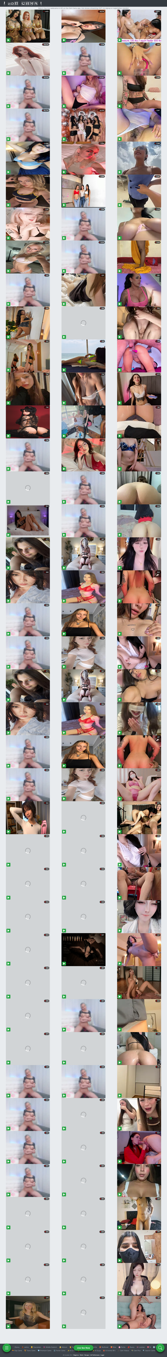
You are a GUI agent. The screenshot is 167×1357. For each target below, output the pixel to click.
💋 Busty (131, 1347)
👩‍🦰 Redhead (103, 1347)
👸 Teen (72, 1347)
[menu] (6, 1348)
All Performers (95, 1355)
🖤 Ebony (15, 1347)
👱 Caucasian (36, 1347)
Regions (76, 1355)
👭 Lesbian (141, 1347)
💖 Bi (149, 1347)
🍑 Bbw (113, 1347)
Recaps (86, 1355)
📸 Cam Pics (136, 1351)
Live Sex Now (83, 1348)
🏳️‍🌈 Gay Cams (17, 1351)
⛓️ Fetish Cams (59, 1351)
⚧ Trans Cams (29, 1351)
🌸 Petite (121, 1347)
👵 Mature (63, 1347)
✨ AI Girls (71, 1351)
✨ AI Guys (96, 1351)
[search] (160, 1348)
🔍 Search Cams (149, 1351)
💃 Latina (25, 1347)
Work (81, 1355)
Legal (102, 1355)
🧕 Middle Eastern (50, 1347)
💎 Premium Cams (44, 1351)
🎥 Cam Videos (123, 1351)
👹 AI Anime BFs (109, 1351)
